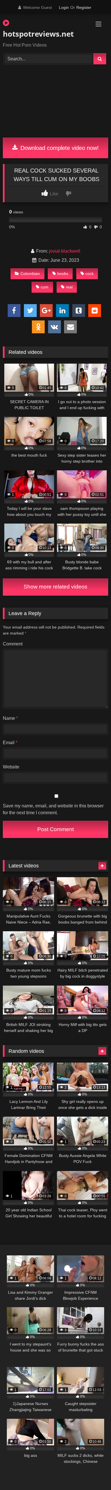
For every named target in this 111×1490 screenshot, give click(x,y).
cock (89, 273)
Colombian (30, 273)
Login (64, 7)
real (69, 287)
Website (11, 766)
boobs (62, 273)
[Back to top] (93, 1473)
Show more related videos (55, 587)
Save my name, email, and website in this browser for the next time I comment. (53, 809)
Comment (12, 643)
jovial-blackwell (64, 251)
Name (10, 718)
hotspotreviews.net (38, 34)
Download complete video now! (59, 148)
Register (83, 7)
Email (10, 742)
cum (44, 287)
